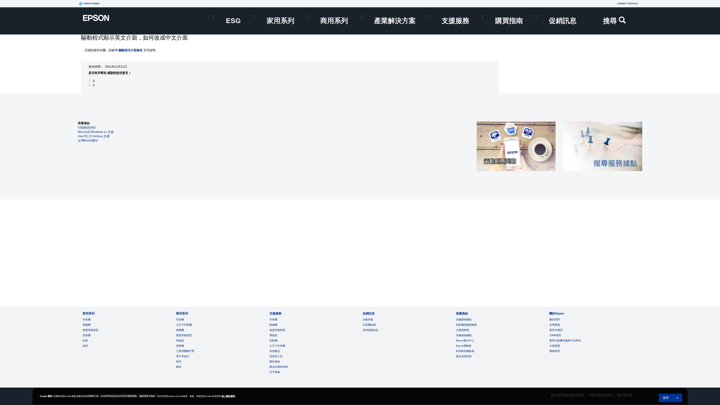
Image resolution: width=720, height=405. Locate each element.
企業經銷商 (462, 330)
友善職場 (554, 324)
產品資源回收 (464, 356)
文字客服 (274, 372)
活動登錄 (368, 319)
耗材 (85, 340)
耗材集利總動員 (465, 351)
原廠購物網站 (464, 319)
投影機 (87, 335)
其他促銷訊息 (370, 330)
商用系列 (334, 21)
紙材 (85, 345)
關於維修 (274, 361)
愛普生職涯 (555, 330)
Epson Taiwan (91, 3)
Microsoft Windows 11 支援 (96, 132)
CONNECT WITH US (627, 3)
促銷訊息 (563, 21)
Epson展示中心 (465, 340)
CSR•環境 (555, 335)
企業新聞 (554, 345)
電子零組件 (182, 356)
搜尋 (610, 21)
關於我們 (554, 319)
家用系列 (280, 21)
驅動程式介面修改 (130, 50)
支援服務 (455, 21)
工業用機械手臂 (185, 351)
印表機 (87, 319)
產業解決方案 (395, 21)
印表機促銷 (369, 324)
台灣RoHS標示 (88, 140)
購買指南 (509, 21)
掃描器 (180, 340)
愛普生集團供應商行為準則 (565, 340)
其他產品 (274, 351)
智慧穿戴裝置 (90, 330)
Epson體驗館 (463, 345)
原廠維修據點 (464, 335)
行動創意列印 (87, 127)
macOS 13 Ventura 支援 (94, 136)
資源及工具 (276, 356)
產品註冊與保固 (278, 366)
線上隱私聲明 (228, 396)
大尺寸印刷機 (184, 324)
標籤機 (87, 324)
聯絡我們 (554, 351)
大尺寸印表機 (277, 345)
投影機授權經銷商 (466, 324)
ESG (233, 21)
